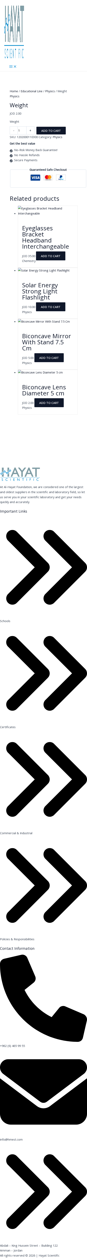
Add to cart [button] (50, 256)
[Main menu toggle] (13, 66)
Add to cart (51, 131)
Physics (50, 91)
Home (14, 91)
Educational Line (31, 91)
